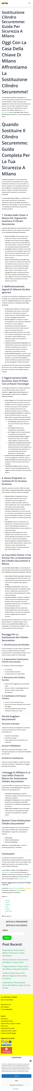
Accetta (16, 1076)
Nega (16, 1080)
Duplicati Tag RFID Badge (8, 1033)
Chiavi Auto (4, 1019)
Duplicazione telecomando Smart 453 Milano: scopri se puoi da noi (16, 985)
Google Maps (8, 911)
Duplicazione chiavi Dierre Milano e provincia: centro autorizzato (13, 953)
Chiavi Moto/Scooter (7, 1021)
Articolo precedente (16, 922)
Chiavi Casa (4, 1026)
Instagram (7, 904)
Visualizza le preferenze (16, 1085)
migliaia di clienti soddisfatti (16, 888)
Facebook (7, 900)
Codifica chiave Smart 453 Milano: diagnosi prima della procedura (14, 976)
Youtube (7, 902)
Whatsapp (19, 890)
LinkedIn (7, 909)
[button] (30, 1061)
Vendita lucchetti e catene (8, 1031)
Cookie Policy (16, 1088)
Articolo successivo (16, 925)
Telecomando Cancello (7, 1028)
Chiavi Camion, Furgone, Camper (11, 1023)
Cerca (5, 930)
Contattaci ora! (22, 878)
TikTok (6, 907)
